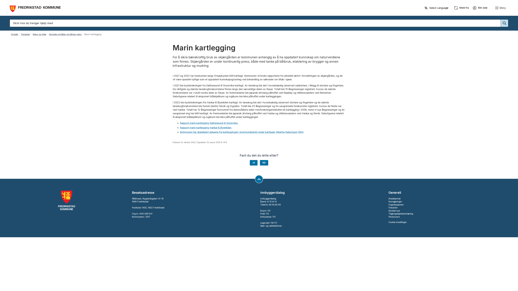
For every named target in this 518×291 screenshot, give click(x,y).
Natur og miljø (39, 34)
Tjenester (25, 34)
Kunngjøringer (395, 201)
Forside (14, 34)
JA (253, 162)
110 (268, 210)
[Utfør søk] (504, 23)
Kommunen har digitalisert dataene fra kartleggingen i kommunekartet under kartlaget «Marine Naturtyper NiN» (242, 132)
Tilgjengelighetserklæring (400, 213)
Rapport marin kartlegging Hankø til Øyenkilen (206, 127)
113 (273, 217)
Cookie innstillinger (397, 222)
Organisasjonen (396, 204)
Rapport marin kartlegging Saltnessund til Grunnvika (209, 123)
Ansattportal (394, 198)
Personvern (394, 217)
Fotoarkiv (393, 207)
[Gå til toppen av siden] (259, 179)
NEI (264, 162)
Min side (482, 7)
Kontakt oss (394, 210)
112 (267, 213)
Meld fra (464, 7)
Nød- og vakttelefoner (271, 226)
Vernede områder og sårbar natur (65, 34)
